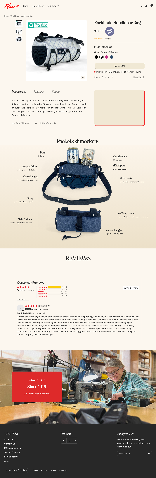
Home (6, 16)
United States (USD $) (15, 470)
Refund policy (11, 456)
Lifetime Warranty (47, 123)
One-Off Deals (38, 6)
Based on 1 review (25, 290)
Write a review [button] (131, 287)
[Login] (146, 6)
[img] (31, 306)
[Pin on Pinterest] (105, 77)
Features (39, 91)
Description (19, 91)
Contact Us (9, 443)
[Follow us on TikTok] (75, 440)
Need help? (138, 77)
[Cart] (151, 6)
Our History (53, 6)
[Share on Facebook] (102, 77)
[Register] (149, 453)
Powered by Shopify (58, 470)
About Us (8, 439)
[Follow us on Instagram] (69, 440)
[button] (42, 287)
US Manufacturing (12, 448)
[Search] (142, 6)
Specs (55, 91)
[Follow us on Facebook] (63, 440)
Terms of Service (12, 452)
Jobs (6, 461)
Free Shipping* (23, 123)
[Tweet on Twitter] (108, 77)
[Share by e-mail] (112, 77)
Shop (25, 6)
